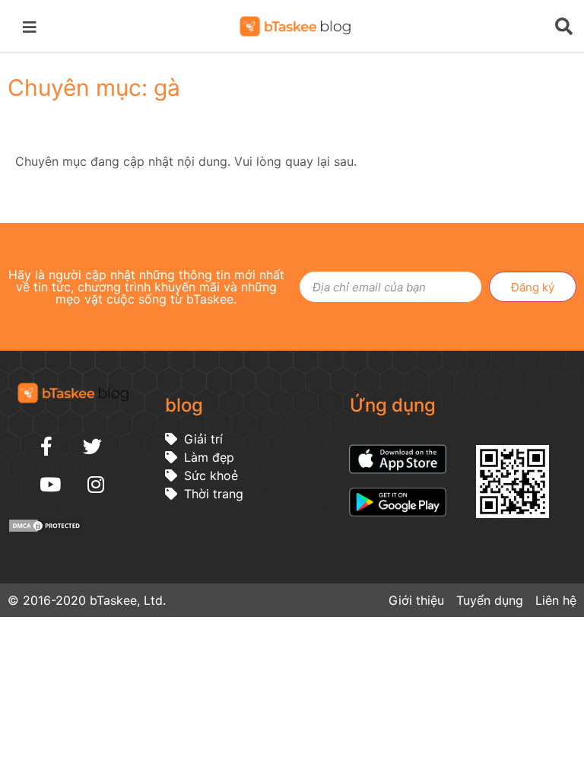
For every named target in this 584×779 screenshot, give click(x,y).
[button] (32, 25)
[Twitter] (92, 446)
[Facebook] (46, 446)
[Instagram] (96, 484)
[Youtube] (50, 484)
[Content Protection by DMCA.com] (46, 528)
